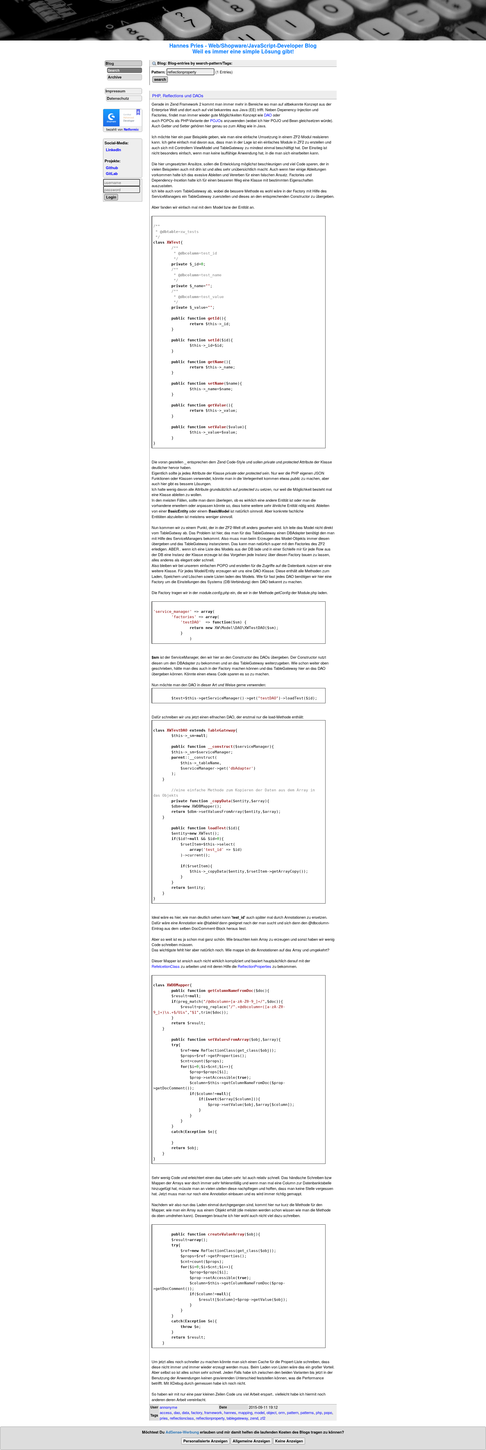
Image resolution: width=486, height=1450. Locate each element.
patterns (307, 1412)
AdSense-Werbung (182, 1432)
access (166, 1412)
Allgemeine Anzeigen (251, 1441)
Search (113, 70)
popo (328, 1412)
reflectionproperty (210, 1418)
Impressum (115, 91)
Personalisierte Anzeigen (205, 1441)
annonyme (168, 1407)
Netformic (131, 129)
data (185, 1412)
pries (164, 1418)
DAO (268, 114)
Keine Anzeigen (289, 1441)
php (319, 1412)
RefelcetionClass (166, 966)
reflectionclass (182, 1418)
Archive (115, 77)
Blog (110, 63)
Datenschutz (118, 98)
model (259, 1412)
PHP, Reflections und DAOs (177, 95)
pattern (292, 1412)
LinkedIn (113, 149)
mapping (245, 1412)
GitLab (112, 173)
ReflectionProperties (254, 966)
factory (196, 1412)
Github (112, 167)
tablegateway (237, 1418)
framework (213, 1412)
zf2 (262, 1418)
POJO (215, 120)
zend (254, 1418)
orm (281, 1412)
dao (177, 1412)
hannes (230, 1412)
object (271, 1412)
